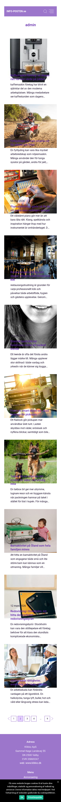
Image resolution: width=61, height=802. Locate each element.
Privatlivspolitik (35, 797)
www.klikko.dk (33, 762)
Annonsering (31, 777)
